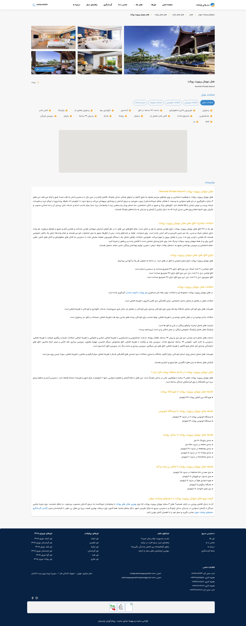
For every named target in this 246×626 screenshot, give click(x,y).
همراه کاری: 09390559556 (203, 577)
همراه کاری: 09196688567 (203, 581)
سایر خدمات (140, 102)
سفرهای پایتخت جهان (206, 14)
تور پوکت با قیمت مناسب (136, 292)
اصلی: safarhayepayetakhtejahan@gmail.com (141, 577)
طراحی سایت (142, 621)
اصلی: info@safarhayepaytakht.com (145, 573)
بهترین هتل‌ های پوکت (126, 504)
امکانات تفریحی (173, 102)
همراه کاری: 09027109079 (203, 585)
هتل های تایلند (178, 14)
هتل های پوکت (161, 14)
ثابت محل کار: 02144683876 (202, 590)
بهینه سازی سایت (125, 621)
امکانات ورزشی (191, 102)
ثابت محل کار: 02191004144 (203, 573)
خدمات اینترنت (156, 102)
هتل (191, 14)
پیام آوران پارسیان (106, 621)
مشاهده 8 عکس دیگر (44, 69)
